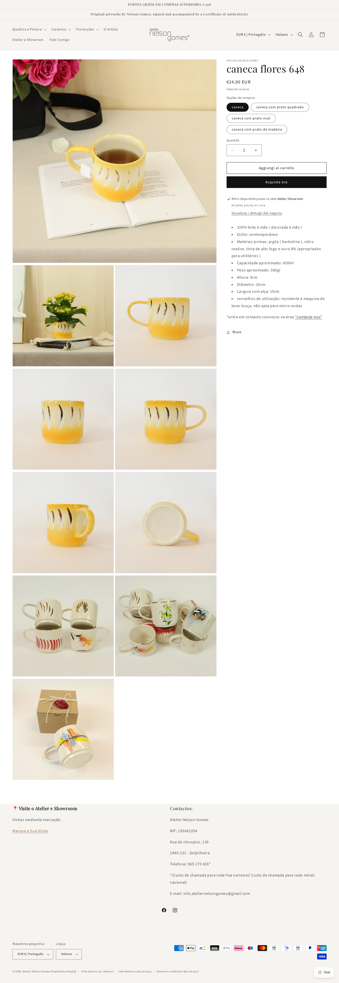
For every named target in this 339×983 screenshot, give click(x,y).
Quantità (233, 140)
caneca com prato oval (251, 118)
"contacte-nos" (308, 317)
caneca (237, 107)
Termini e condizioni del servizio (177, 971)
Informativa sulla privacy (135, 971)
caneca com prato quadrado (280, 107)
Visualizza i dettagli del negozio (257, 213)
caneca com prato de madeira (257, 129)
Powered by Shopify (63, 971)
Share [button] (236, 332)
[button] (28, 29)
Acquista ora (276, 182)
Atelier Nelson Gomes (36, 971)
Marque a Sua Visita (30, 831)
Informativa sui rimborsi (97, 971)
